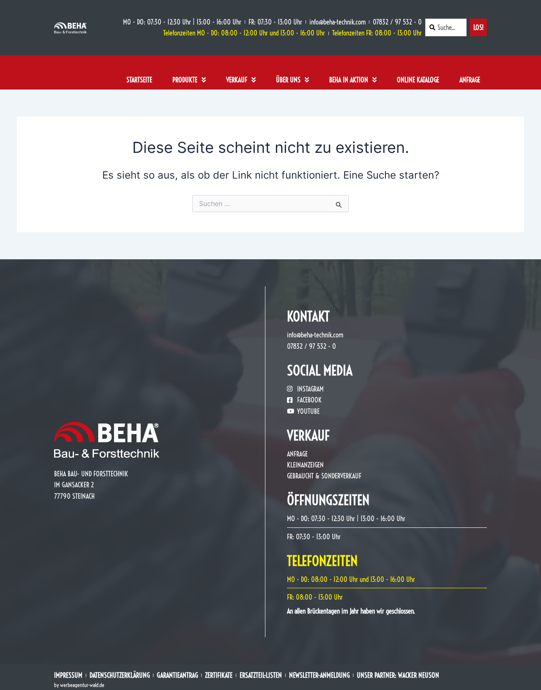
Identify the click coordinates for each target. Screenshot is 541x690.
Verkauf (236, 80)
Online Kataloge (418, 80)
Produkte (184, 80)
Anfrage (469, 80)
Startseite (139, 80)
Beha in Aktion (348, 80)
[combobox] (446, 27)
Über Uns (288, 80)
